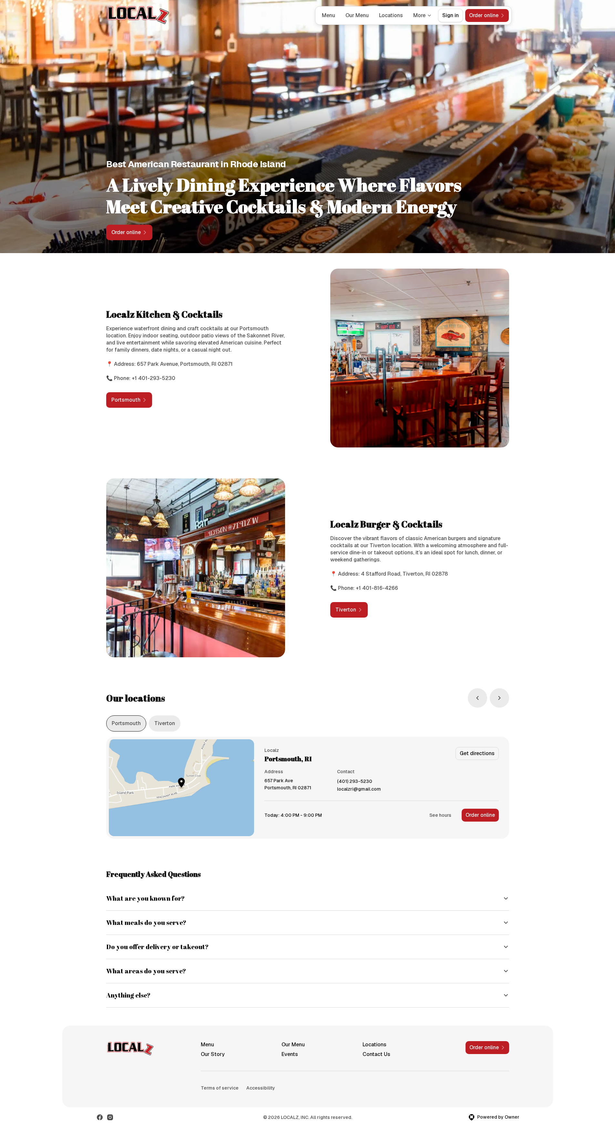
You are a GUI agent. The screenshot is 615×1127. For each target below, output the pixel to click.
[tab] (126, 723)
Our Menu (357, 15)
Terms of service (220, 1088)
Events (290, 1054)
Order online (480, 815)
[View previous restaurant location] (477, 698)
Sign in (450, 15)
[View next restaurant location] (499, 698)
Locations (391, 15)
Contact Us (376, 1054)
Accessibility (260, 1088)
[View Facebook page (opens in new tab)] (100, 1117)
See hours (440, 815)
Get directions (477, 753)
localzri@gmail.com (359, 789)
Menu (328, 15)
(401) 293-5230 (354, 781)
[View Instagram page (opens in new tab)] (110, 1117)
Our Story (213, 1054)
